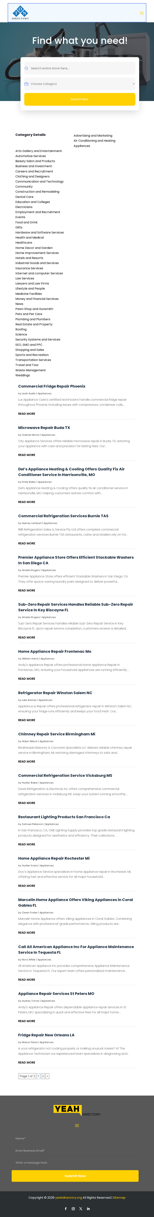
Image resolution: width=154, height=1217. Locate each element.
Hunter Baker (30, 782)
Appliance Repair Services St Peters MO (56, 993)
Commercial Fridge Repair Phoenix (51, 386)
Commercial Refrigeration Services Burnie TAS (63, 516)
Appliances (44, 393)
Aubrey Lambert (32, 523)
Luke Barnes (29, 700)
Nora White (28, 959)
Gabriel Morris (30, 435)
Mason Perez (30, 1042)
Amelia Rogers (31, 570)
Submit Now (75, 1176)
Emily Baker (29, 482)
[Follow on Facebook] (66, 1209)
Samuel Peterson (32, 824)
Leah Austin (29, 393)
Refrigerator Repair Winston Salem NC (55, 692)
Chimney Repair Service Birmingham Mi (56, 734)
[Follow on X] (81, 1209)
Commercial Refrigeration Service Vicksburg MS (65, 775)
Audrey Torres (30, 1001)
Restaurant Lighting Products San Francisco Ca (64, 817)
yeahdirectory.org (68, 1197)
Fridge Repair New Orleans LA (46, 1035)
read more (26, 414)
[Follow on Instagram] (73, 1209)
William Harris (30, 658)
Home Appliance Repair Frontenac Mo (54, 651)
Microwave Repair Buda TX (44, 427)
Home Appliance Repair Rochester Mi (54, 858)
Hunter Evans (30, 865)
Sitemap (119, 1197)
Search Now (79, 99)
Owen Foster (30, 912)
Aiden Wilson (30, 741)
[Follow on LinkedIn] (88, 1209)
